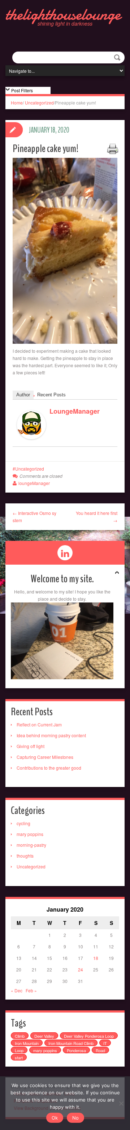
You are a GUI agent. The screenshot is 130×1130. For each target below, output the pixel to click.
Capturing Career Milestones (45, 757)
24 (80, 969)
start (19, 1057)
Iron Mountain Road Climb (71, 1043)
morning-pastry (31, 845)
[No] (121, 1103)
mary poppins (30, 834)
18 (95, 958)
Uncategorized (39, 102)
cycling (23, 823)
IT (105, 1043)
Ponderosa (76, 1050)
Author (23, 394)
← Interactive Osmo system (34, 516)
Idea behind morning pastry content (51, 735)
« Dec (16, 990)
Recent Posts (51, 394)
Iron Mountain (27, 1043)
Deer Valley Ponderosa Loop (89, 1036)
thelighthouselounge (63, 14)
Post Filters (22, 90)
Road (100, 1050)
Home (17, 102)
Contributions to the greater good (49, 768)
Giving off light (30, 746)
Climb (20, 1036)
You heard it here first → (96, 516)
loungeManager (74, 411)
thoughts (25, 856)
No (75, 1118)
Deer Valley (44, 1036)
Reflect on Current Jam (39, 724)
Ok (55, 1118)
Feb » (31, 990)
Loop (19, 1050)
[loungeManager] (31, 424)
